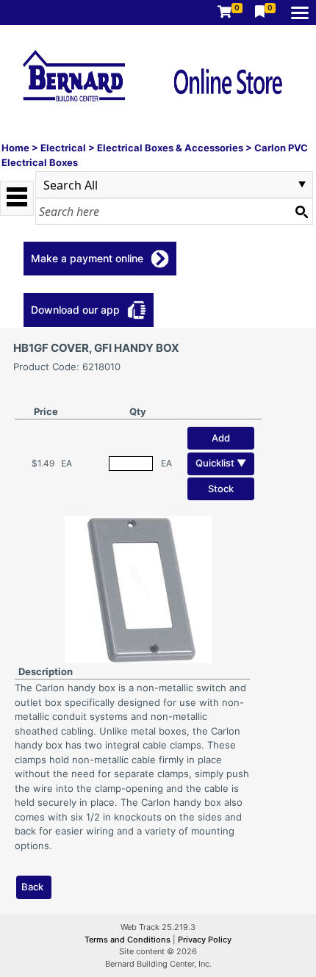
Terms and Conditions (129, 939)
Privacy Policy (204, 939)
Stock (221, 488)
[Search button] (301, 211)
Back (32, 887)
